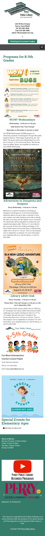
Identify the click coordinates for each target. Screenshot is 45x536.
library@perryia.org (25, 33)
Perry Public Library (28, 529)
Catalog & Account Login (22, 41)
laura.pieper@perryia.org (15, 369)
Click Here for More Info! (12, 428)
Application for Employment (11, 502)
